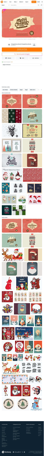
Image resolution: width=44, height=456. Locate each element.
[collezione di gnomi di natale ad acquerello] (12, 174)
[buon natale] (11, 145)
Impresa (3, 431)
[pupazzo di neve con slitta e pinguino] (36, 403)
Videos (15, 1)
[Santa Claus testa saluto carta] (7, 296)
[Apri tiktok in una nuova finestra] (20, 451)
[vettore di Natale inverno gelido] (11, 160)
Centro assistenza (29, 426)
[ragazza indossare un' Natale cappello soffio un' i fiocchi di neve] (26, 390)
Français (39, 433)
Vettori (5, 1)
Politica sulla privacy (37, 451)
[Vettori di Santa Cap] (35, 199)
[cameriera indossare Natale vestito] (6, 390)
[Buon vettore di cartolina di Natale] (34, 187)
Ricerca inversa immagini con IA (4, 439)
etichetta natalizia (13, 89)
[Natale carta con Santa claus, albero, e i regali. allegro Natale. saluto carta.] (22, 283)
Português (39, 430)
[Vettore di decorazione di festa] (32, 145)
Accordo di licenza (16, 426)
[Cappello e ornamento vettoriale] (22, 308)
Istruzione (4, 433)
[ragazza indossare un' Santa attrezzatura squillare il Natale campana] (35, 379)
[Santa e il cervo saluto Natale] (36, 308)
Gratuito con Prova (22, 49)
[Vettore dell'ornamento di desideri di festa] (11, 101)
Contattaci (28, 428)
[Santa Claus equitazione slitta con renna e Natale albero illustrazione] (11, 367)
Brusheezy (4, 426)
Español (38, 428)
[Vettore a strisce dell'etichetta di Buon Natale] (11, 225)
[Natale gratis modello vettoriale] (11, 115)
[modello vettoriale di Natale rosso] (32, 174)
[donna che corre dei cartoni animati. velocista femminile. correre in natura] (22, 199)
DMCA (14, 428)
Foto (10, 1)
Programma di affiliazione (15, 430)
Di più (26, 1)
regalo (21, 89)
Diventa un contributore (28, 432)
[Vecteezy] (2, 2)
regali (26, 89)
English (38, 426)
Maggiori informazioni (6, 64)
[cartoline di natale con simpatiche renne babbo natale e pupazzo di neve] (9, 199)
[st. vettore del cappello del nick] (11, 268)
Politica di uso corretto (36, 452)
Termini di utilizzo (31, 451)
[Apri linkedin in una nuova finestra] (17, 451)
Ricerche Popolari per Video (16, 438)
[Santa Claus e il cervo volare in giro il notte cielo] (6, 320)
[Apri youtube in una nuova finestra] (24, 451)
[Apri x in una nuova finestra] (22, 451)
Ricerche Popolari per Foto (16, 436)
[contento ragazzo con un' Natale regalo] (7, 308)
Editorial (21, 1)
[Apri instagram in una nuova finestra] (15, 451)
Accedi (38, 1)
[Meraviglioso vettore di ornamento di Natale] (32, 268)
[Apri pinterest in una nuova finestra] (18, 451)
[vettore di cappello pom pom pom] (18, 187)
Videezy (3, 430)
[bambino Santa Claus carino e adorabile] (19, 346)
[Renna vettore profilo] (11, 130)
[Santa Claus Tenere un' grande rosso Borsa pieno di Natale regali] (8, 283)
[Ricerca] (38, 5)
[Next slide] (39, 89)
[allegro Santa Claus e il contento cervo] (24, 333)
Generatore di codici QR (4, 445)
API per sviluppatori (4, 435)
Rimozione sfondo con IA (4, 443)
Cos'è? (12, 61)
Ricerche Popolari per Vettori (16, 433)
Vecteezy (3, 428)
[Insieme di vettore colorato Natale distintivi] (32, 130)
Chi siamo (28, 430)
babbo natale (32, 89)
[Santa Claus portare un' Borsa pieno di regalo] (35, 283)
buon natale (5, 89)
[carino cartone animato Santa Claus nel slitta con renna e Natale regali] (12, 254)
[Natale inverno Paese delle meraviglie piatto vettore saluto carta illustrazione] (14, 320)
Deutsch (39, 431)
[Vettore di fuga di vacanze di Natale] (32, 115)
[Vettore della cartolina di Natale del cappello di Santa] (32, 160)
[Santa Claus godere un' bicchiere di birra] (8, 346)
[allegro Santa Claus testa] (16, 390)
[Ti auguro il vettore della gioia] (32, 101)
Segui (34, 45)
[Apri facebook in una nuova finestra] (13, 451)
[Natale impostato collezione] (8, 333)
